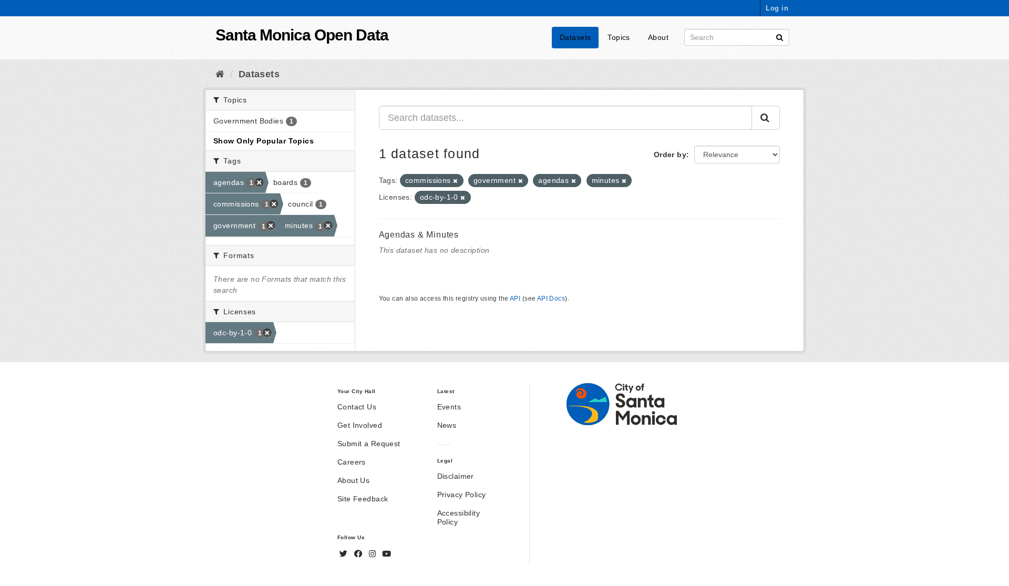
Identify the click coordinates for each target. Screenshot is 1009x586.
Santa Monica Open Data (301, 35)
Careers (351, 462)
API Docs (551, 298)
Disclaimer (455, 476)
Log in (777, 8)
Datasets (575, 37)
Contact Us (356, 407)
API (515, 298)
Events (449, 407)
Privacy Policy (461, 494)
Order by (670, 154)
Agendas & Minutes (419, 234)
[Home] (219, 74)
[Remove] (455, 181)
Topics (619, 37)
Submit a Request (368, 443)
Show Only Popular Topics (263, 141)
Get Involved (359, 425)
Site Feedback (362, 499)
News (447, 425)
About (658, 37)
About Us (353, 480)
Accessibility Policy (458, 517)
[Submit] (779, 36)
